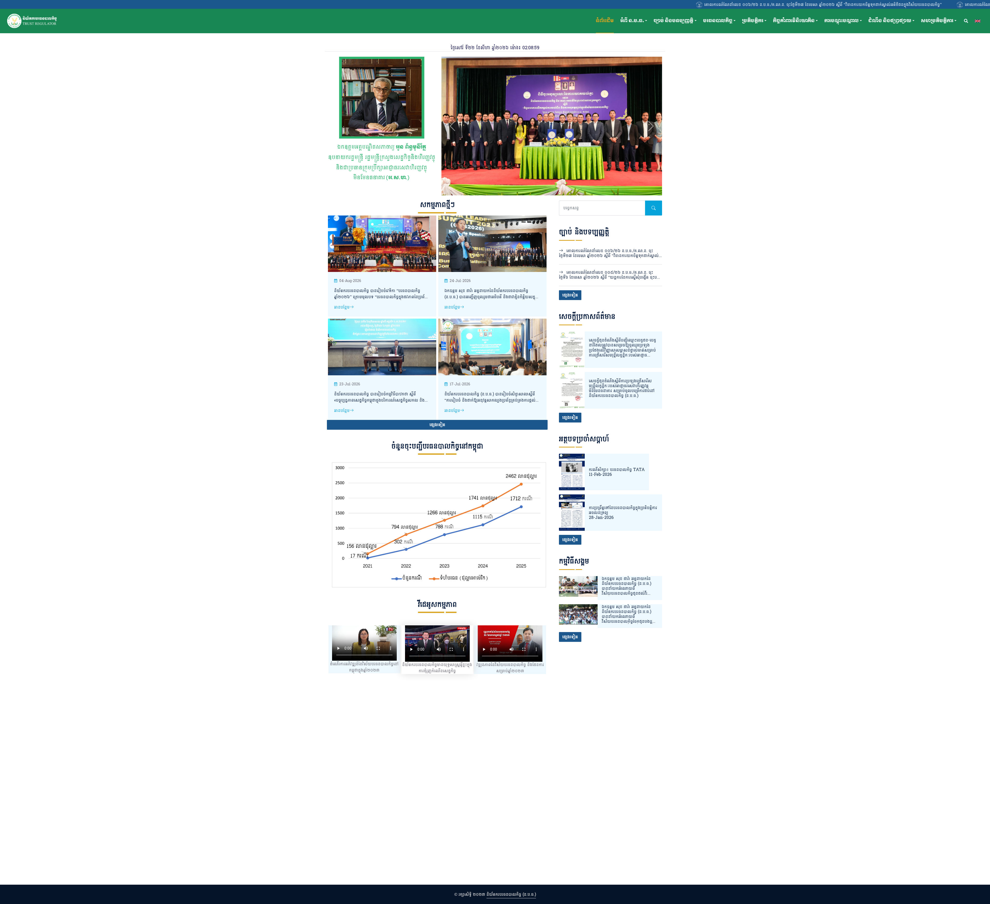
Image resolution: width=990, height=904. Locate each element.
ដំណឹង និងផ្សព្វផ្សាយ (889, 20)
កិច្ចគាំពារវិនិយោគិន (794, 20)
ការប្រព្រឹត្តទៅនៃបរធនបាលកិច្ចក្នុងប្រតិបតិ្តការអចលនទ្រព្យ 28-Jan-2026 (623, 512)
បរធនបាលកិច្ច (717, 20)
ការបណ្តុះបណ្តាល (841, 20)
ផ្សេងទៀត (437, 424)
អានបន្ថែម (342, 307)
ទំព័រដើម (605, 20)
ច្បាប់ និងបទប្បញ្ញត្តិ (673, 20)
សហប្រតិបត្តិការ (937, 20)
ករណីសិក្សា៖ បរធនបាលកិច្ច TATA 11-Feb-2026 (617, 472)
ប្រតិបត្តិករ (752, 20)
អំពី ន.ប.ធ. (632, 20)
